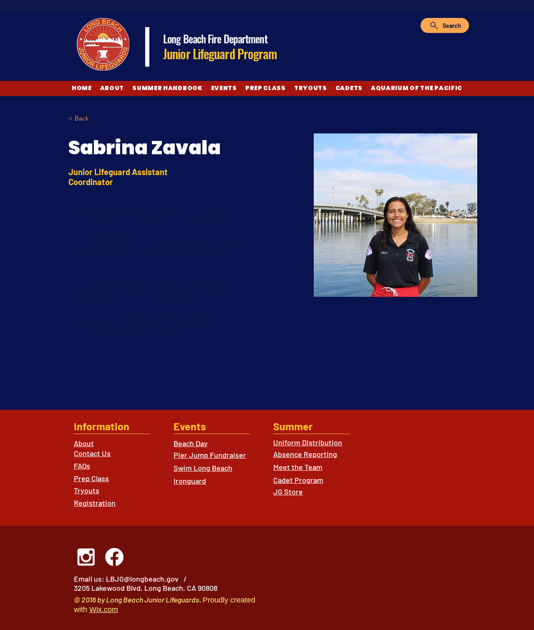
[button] (84, 119)
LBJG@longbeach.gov (142, 578)
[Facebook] (114, 557)
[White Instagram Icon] (86, 557)
